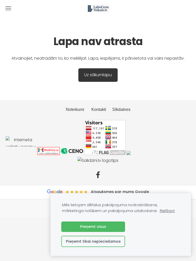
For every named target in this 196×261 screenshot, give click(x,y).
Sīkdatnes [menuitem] (121, 109)
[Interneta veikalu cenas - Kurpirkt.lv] (21, 153)
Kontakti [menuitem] (98, 109)
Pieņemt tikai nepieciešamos (93, 241)
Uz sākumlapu (98, 75)
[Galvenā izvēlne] (8, 8)
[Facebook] (98, 174)
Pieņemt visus (93, 226)
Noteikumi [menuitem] (75, 109)
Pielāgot (167, 210)
